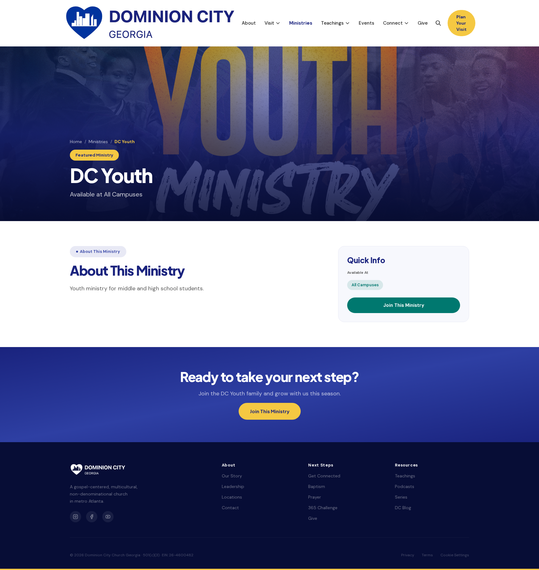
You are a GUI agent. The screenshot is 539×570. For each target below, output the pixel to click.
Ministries (300, 23)
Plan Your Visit (461, 23)
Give (423, 23)
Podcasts (404, 486)
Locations (232, 497)
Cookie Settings (454, 555)
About (249, 23)
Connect (393, 23)
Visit (269, 23)
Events (366, 23)
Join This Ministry (403, 305)
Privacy (407, 555)
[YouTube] (108, 516)
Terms (427, 555)
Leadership (233, 486)
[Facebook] (91, 516)
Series (401, 497)
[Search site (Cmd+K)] (438, 23)
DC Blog (403, 507)
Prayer (314, 497)
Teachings (332, 23)
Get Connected (324, 476)
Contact (230, 507)
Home (76, 141)
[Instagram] (75, 516)
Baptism (316, 486)
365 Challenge (322, 507)
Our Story (232, 476)
